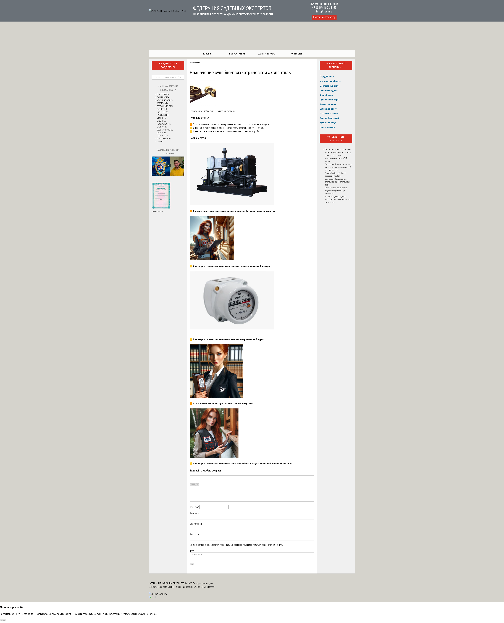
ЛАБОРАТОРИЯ (163, 115)
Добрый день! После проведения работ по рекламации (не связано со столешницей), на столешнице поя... (337, 179)
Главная (207, 53)
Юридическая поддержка (168, 65)
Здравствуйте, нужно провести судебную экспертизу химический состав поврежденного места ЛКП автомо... (338, 155)
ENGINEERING (162, 109)
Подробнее (151, 613)
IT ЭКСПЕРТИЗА (163, 94)
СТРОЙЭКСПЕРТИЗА (165, 106)
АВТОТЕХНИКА (162, 103)
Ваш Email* (194, 507)
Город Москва (327, 76)
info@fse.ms (324, 11)
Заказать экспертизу (324, 17)
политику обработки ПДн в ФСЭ (268, 544)
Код (197, 484)
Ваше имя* (195, 513)
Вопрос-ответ (237, 53)
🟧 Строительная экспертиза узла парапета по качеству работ (222, 403)
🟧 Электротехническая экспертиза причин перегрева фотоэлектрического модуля (229, 124)
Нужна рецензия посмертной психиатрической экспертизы (337, 199)
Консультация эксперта (336, 138)
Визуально (193, 484)
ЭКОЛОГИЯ (161, 133)
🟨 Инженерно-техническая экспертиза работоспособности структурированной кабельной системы (241, 463)
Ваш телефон (196, 523)
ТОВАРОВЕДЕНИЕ (164, 138)
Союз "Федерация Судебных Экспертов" (195, 586)
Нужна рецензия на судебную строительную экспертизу (336, 191)
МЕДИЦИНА (161, 118)
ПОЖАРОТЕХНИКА (164, 124)
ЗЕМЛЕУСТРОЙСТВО (165, 130)
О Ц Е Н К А (161, 121)
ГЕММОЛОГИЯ (162, 136)
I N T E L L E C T (162, 112)
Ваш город (194, 534)
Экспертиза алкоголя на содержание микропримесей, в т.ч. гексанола (338, 167)
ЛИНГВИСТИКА (163, 97)
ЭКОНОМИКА (162, 127)
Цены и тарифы (267, 53)
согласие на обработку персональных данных (219, 544)
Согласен (3, 620)
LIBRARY (160, 141)
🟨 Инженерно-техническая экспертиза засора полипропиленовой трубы (224, 131)
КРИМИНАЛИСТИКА (165, 100)
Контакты (296, 53)
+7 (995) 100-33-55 (324, 7)
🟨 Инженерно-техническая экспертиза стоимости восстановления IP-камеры (227, 127)
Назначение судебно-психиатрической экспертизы (214, 111)
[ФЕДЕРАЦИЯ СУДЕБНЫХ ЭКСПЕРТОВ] (167, 10)
